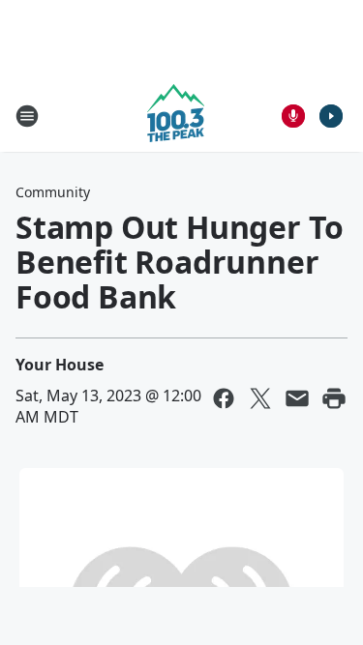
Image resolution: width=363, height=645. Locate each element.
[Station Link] (175, 115)
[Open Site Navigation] (27, 116)
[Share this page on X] (260, 398)
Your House (59, 364)
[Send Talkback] (293, 116)
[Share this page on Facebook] (223, 398)
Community (52, 192)
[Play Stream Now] (331, 116)
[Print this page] (334, 398)
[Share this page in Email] (297, 398)
